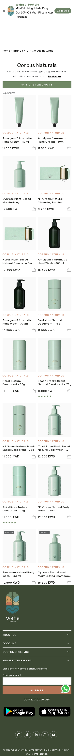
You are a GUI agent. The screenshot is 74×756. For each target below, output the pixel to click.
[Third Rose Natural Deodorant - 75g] (19, 481)
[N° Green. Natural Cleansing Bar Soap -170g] (55, 173)
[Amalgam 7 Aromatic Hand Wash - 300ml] (55, 234)
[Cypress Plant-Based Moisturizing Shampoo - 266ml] (55, 546)
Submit (37, 690)
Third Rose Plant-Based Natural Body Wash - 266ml (54, 448)
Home (6, 50)
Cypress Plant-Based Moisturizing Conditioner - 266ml (17, 200)
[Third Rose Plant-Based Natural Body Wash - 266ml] (55, 420)
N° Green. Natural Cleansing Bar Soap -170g (51, 200)
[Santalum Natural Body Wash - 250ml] (19, 546)
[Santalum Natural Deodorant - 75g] (55, 294)
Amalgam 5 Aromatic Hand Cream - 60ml (52, 139)
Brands (18, 50)
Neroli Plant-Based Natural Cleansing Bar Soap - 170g (17, 261)
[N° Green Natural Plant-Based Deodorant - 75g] (19, 420)
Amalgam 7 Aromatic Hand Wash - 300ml (52, 261)
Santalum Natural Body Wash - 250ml (18, 574)
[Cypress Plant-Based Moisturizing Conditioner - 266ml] (19, 173)
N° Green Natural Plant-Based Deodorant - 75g (19, 448)
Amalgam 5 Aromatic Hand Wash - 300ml (17, 321)
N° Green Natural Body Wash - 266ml (53, 508)
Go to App (63, 10)
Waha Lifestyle (18, 750)
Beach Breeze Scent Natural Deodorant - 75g (54, 382)
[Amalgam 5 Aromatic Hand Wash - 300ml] (19, 294)
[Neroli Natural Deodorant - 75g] (19, 355)
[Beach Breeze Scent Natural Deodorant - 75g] (55, 355)
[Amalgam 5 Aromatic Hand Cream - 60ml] (55, 112)
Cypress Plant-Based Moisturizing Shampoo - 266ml (54, 574)
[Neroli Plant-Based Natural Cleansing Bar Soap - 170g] (19, 234)
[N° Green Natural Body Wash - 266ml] (55, 481)
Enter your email (12, 675)
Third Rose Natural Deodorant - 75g (15, 508)
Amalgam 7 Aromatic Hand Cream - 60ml (17, 139)
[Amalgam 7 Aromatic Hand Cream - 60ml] (19, 112)
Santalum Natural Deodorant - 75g (50, 321)
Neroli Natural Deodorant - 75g (14, 382)
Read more (54, 76)
